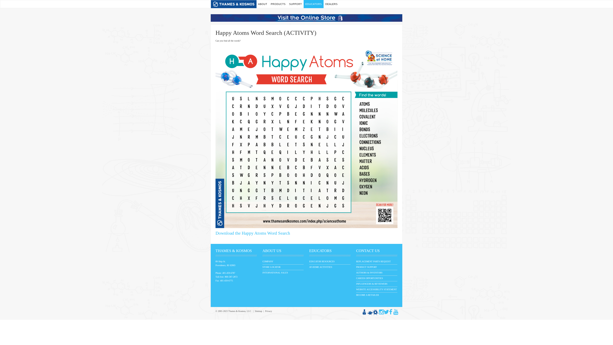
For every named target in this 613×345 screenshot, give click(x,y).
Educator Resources (322, 261)
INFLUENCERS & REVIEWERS (371, 284)
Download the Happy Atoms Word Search (253, 233)
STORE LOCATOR (271, 267)
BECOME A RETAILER (367, 295)
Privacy (268, 311)
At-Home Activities (320, 267)
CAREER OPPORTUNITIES (369, 278)
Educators (313, 4)
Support (295, 4)
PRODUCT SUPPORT (366, 267)
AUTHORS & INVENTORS (369, 273)
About (262, 4)
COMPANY (267, 261)
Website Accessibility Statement (376, 289)
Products (278, 4)
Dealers (331, 4)
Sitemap (258, 311)
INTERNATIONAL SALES (275, 273)
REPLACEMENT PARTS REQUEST (373, 261)
